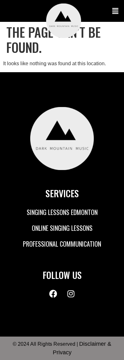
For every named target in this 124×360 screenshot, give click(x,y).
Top (116, 351)
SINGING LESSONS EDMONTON (62, 212)
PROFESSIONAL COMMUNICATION (62, 244)
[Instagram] (71, 294)
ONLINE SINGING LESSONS (62, 228)
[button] (104, 11)
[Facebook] (53, 294)
